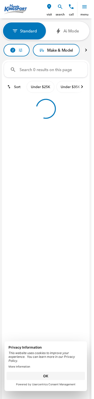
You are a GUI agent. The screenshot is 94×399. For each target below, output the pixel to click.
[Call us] (71, 7)
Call (71, 14)
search (60, 14)
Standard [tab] (28, 30)
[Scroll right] (85, 50)
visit (49, 14)
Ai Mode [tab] (71, 30)
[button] (49, 9)
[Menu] (84, 7)
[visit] (49, 7)
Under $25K (40, 87)
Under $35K (70, 87)
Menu (84, 14)
